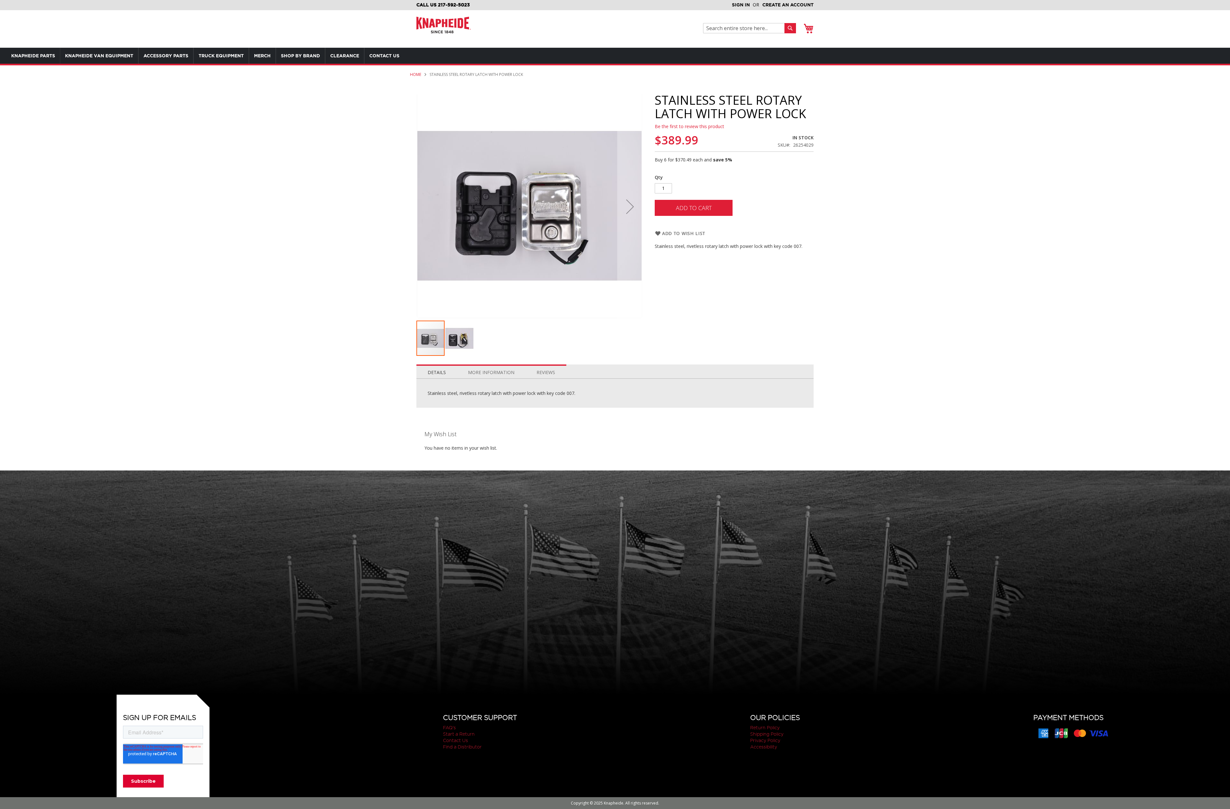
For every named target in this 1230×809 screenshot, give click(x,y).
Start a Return (459, 734)
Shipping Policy (766, 734)
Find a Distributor (462, 746)
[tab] (436, 370)
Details (437, 372)
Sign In (741, 4)
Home (415, 74)
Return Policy (765, 727)
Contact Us (455, 740)
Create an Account (788, 4)
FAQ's (449, 727)
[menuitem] (33, 56)
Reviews (546, 372)
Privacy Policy (765, 740)
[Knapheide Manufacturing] (443, 29)
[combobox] (745, 28)
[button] (630, 207)
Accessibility (763, 746)
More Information (491, 372)
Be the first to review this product (689, 126)
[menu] (217, 56)
